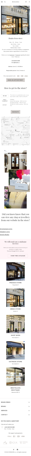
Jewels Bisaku (4, 235)
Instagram (12, 55)
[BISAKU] (15, 1)
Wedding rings (5, 232)
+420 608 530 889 (9, 427)
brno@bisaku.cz (15, 62)
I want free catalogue (17, 256)
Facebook (18, 55)
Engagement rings (6, 229)
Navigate (15, 112)
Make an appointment (15, 80)
